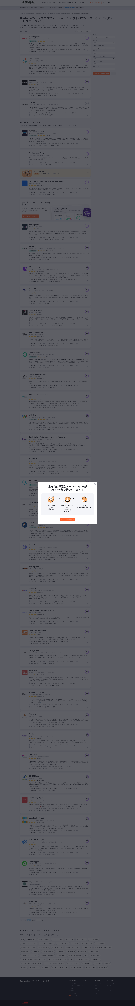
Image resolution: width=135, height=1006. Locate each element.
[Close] (95, 484)
